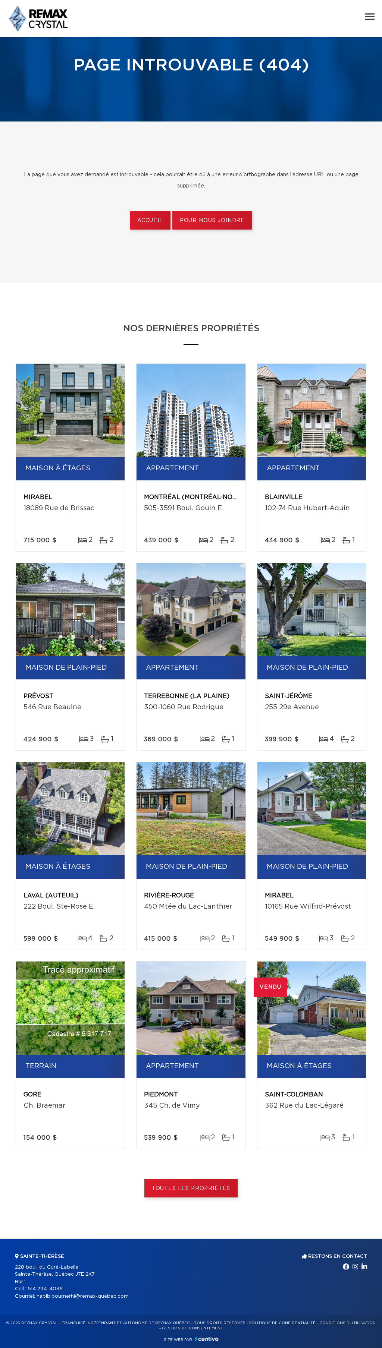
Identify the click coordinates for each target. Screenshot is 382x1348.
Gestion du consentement (192, 1328)
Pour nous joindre (212, 220)
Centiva (207, 1338)
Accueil (150, 220)
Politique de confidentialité (282, 1323)
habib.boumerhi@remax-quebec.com (83, 1296)
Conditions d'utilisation (347, 1323)
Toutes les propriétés (191, 1188)
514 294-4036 (45, 1289)
